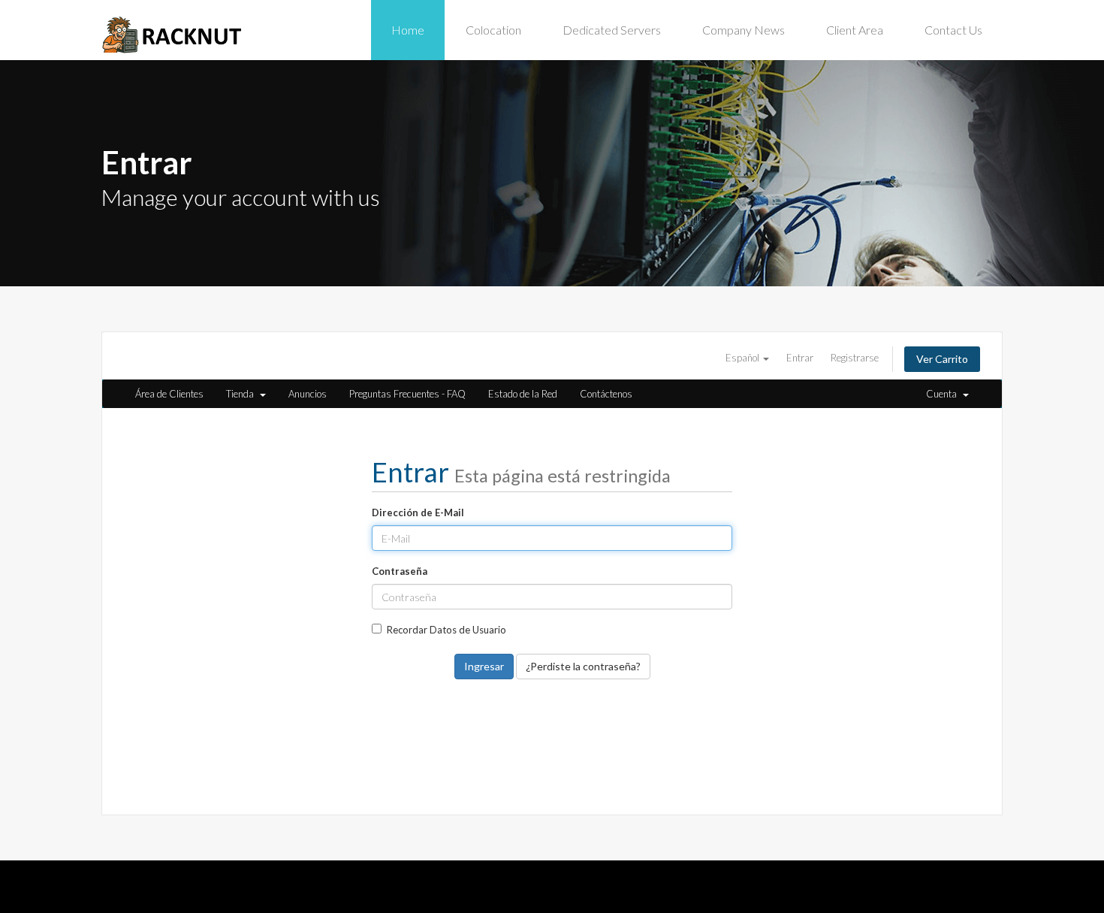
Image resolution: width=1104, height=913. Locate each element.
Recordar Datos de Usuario (446, 630)
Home (407, 30)
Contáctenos (606, 394)
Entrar (799, 358)
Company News (743, 30)
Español (743, 358)
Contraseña (399, 571)
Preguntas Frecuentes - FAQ (407, 394)
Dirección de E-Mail (418, 512)
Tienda (242, 394)
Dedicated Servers (612, 30)
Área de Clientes (169, 394)
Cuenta (943, 394)
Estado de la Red (522, 394)
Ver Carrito (942, 358)
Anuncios (307, 394)
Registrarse (855, 358)
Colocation (493, 30)
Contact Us (953, 30)
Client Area (854, 30)
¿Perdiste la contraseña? (583, 666)
